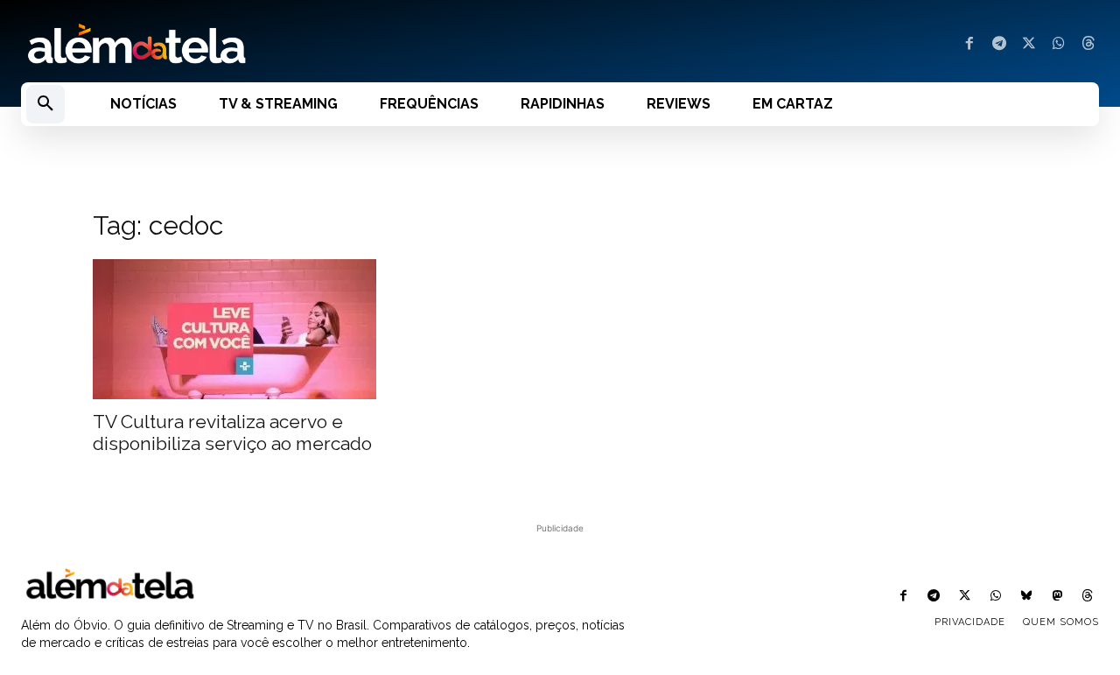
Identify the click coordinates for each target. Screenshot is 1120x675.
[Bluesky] (1026, 597)
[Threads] (1088, 44)
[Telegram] (999, 44)
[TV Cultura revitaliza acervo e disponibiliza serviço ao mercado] (234, 329)
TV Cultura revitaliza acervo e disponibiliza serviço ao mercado (232, 432)
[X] (1029, 44)
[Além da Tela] (280, 44)
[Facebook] (969, 44)
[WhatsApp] (1058, 44)
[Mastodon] (1057, 597)
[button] (45, 104)
